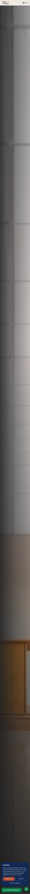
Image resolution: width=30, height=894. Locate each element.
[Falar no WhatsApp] (26, 889)
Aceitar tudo (8, 879)
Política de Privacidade (15, 874)
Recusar (21, 879)
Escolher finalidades (15, 883)
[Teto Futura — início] (6, 2)
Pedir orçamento (12, 890)
